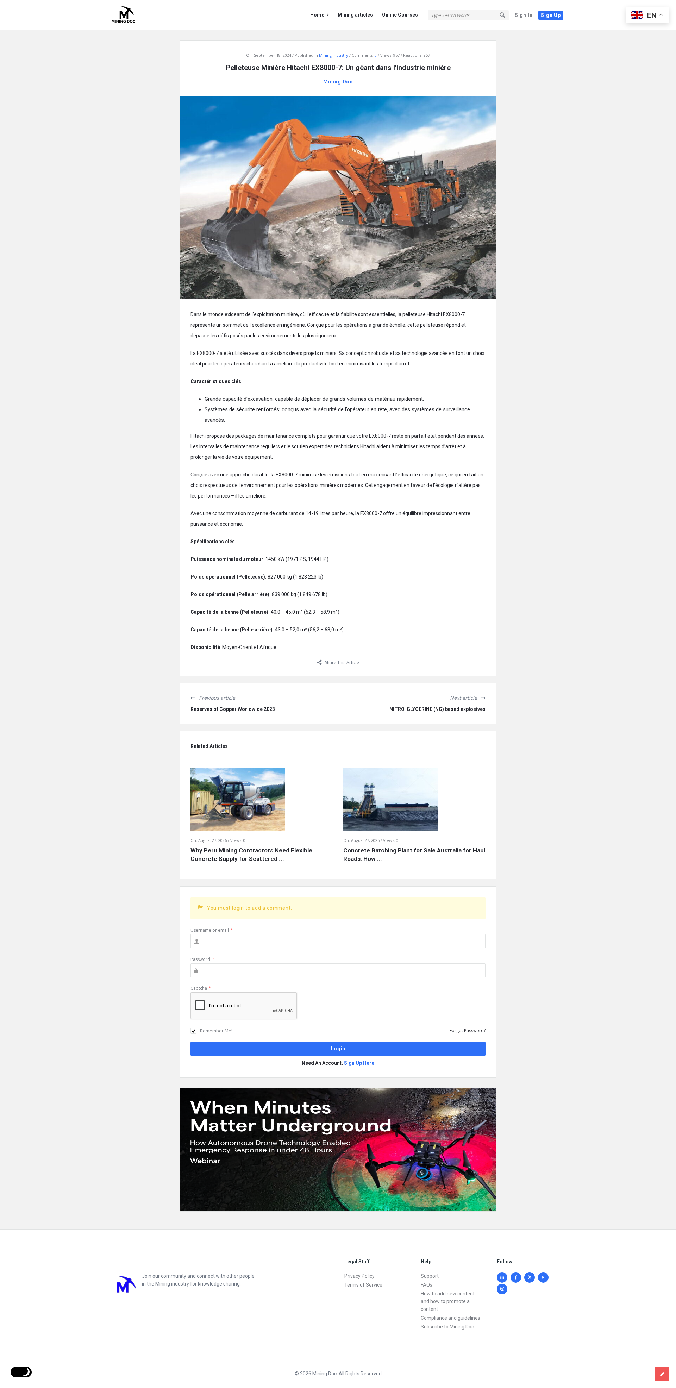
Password (202, 959)
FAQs (426, 1285)
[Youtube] (543, 1277)
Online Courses (400, 15)
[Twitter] (529, 1277)
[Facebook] (516, 1277)
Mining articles (355, 15)
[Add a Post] (662, 1374)
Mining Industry (333, 55)
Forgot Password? (468, 1030)
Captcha (200, 988)
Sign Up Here (359, 1063)
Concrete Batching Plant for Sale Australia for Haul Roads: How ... (414, 854)
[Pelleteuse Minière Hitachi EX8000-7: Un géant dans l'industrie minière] (338, 196)
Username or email (211, 930)
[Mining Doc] (144, 15)
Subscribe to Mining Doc (447, 1327)
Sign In (524, 15)
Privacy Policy (359, 1276)
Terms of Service (363, 1285)
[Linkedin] (502, 1277)
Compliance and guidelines (450, 1318)
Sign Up (551, 15)
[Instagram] (502, 1289)
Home (317, 15)
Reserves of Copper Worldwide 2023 (232, 709)
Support (430, 1276)
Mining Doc (338, 82)
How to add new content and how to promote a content (448, 1301)
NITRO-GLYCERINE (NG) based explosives (437, 709)
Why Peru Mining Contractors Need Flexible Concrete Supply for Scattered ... (251, 854)
